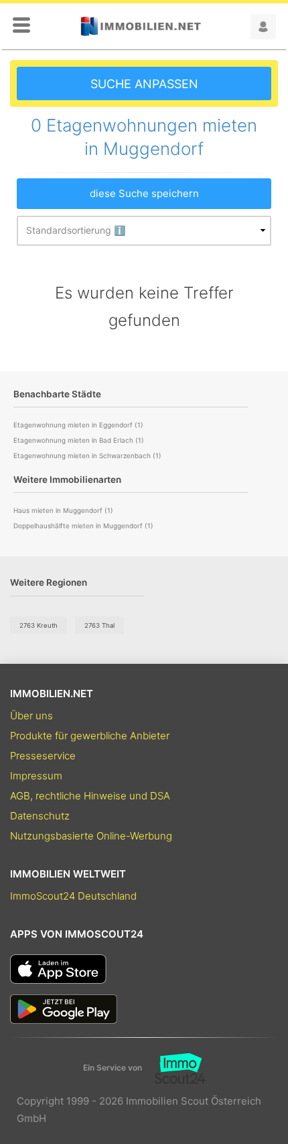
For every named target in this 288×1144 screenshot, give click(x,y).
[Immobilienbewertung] (174, 1068)
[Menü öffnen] (21, 26)
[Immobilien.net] (140, 26)
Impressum (36, 775)
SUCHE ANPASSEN (144, 84)
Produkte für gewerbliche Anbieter (89, 735)
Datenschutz (40, 815)
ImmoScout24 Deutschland (73, 896)
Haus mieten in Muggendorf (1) (63, 510)
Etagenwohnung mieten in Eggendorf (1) (78, 425)
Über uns (31, 715)
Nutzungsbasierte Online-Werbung (91, 835)
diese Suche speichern (144, 193)
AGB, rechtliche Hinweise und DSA (90, 795)
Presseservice (43, 755)
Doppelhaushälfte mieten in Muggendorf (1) (83, 526)
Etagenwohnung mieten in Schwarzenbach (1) (87, 455)
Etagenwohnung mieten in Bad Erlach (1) (78, 440)
